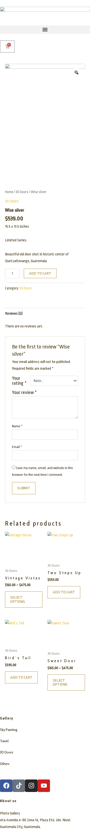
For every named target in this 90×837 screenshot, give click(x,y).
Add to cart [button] (64, 592)
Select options (17, 599)
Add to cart (40, 273)
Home (9, 192)
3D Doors (22, 192)
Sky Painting (8, 729)
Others (5, 763)
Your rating (19, 381)
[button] (45, 30)
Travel (4, 741)
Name (17, 426)
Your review (24, 392)
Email (17, 447)
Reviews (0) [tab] (13, 313)
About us (8, 800)
